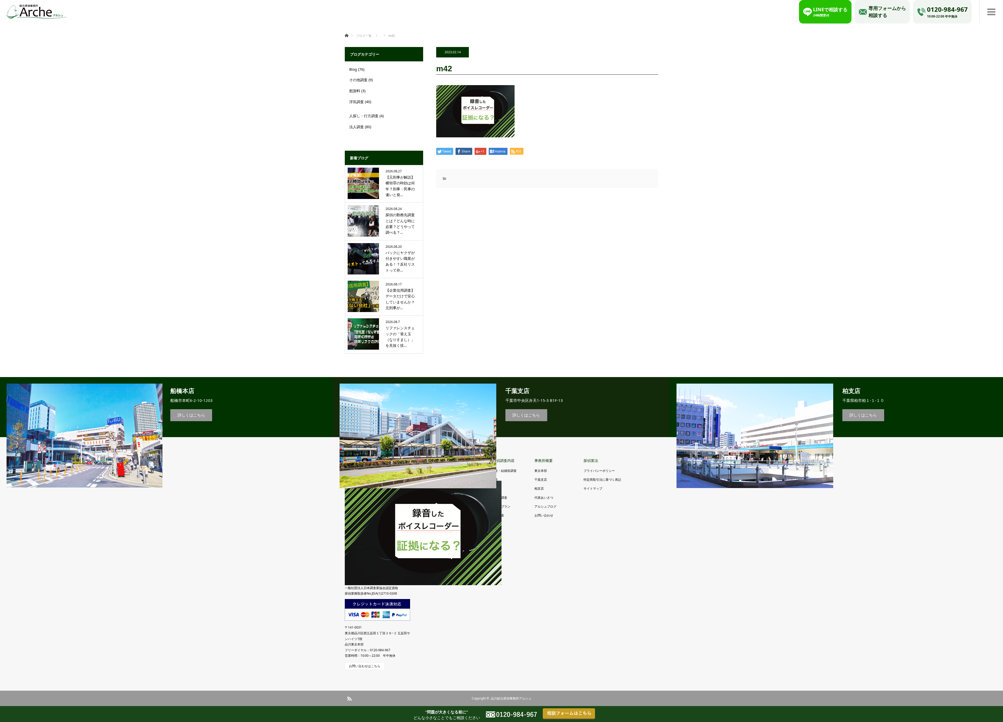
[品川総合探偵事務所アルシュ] (36, 10)
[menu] (991, 12)
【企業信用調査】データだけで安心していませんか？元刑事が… (400, 299)
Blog (353, 69)
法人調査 (356, 126)
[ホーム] (346, 29)
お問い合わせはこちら (364, 666)
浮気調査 (356, 101)
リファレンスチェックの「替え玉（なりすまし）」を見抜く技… (400, 336)
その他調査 (358, 79)
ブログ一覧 (364, 35)
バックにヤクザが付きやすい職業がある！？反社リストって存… (400, 261)
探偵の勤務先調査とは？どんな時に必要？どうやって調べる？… (400, 223)
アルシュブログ (545, 506)
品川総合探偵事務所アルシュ (511, 698)
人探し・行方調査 (363, 115)
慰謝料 (354, 90)
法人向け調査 (494, 515)
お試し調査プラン (497, 506)
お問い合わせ (543, 515)
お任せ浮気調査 (496, 497)
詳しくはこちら (191, 415)
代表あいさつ (543, 497)
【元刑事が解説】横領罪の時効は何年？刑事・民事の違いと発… (400, 186)
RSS (349, 698)
